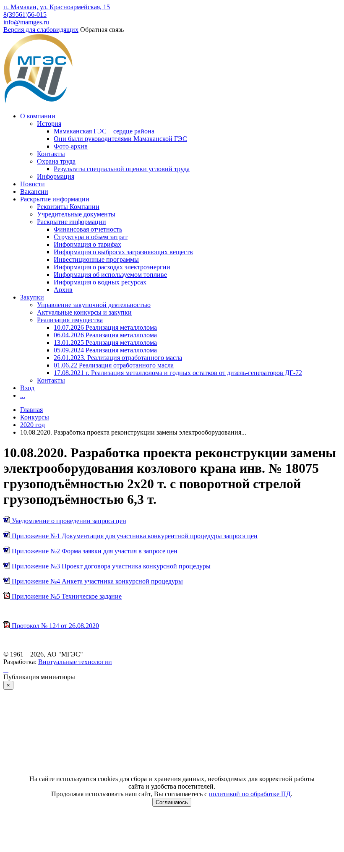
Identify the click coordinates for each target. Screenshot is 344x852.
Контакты (51, 153)
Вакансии (34, 191)
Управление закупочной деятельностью (94, 304)
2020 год (32, 424)
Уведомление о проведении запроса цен (68, 520)
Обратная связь (102, 29)
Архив (63, 289)
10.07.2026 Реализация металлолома (105, 327)
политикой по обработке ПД (250, 793)
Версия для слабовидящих (40, 29)
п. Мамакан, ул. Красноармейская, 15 (56, 6)
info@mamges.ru (26, 22)
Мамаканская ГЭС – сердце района (104, 131)
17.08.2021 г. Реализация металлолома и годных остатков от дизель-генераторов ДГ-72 (178, 372)
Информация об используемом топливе (110, 274)
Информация (55, 176)
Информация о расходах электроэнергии (112, 267)
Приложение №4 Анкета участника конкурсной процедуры (96, 581)
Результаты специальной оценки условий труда (122, 168)
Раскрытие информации (54, 199)
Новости (32, 184)
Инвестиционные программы (96, 259)
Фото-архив (71, 146)
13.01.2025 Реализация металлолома (105, 342)
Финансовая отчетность (88, 229)
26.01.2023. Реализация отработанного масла (118, 357)
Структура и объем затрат (91, 236)
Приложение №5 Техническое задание (66, 596)
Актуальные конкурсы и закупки (84, 312)
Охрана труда (56, 161)
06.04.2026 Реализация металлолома (105, 335)
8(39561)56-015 (25, 14)
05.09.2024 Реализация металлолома (105, 350)
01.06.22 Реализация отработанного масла (114, 365)
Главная (31, 409)
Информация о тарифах (87, 244)
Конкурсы (34, 417)
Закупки (32, 297)
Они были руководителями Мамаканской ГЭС (120, 138)
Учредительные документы (76, 214)
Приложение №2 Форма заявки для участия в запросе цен (93, 551)
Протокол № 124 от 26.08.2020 (54, 625)
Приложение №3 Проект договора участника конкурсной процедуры (110, 566)
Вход (27, 387)
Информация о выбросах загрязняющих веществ (123, 251)
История (49, 123)
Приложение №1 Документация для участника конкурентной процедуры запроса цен (134, 535)
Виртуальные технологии (75, 661)
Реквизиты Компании (68, 206)
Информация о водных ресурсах (100, 282)
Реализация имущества (70, 319)
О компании (37, 116)
